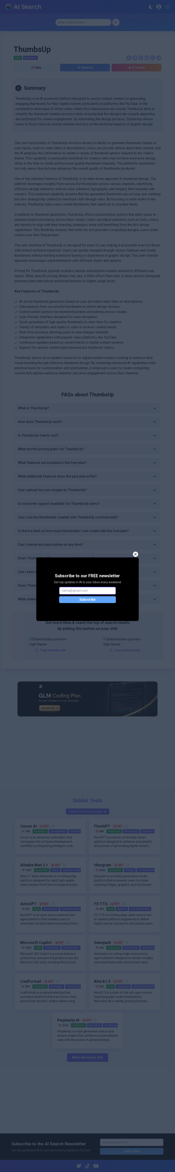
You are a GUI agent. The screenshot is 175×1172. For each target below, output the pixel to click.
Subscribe (87, 600)
